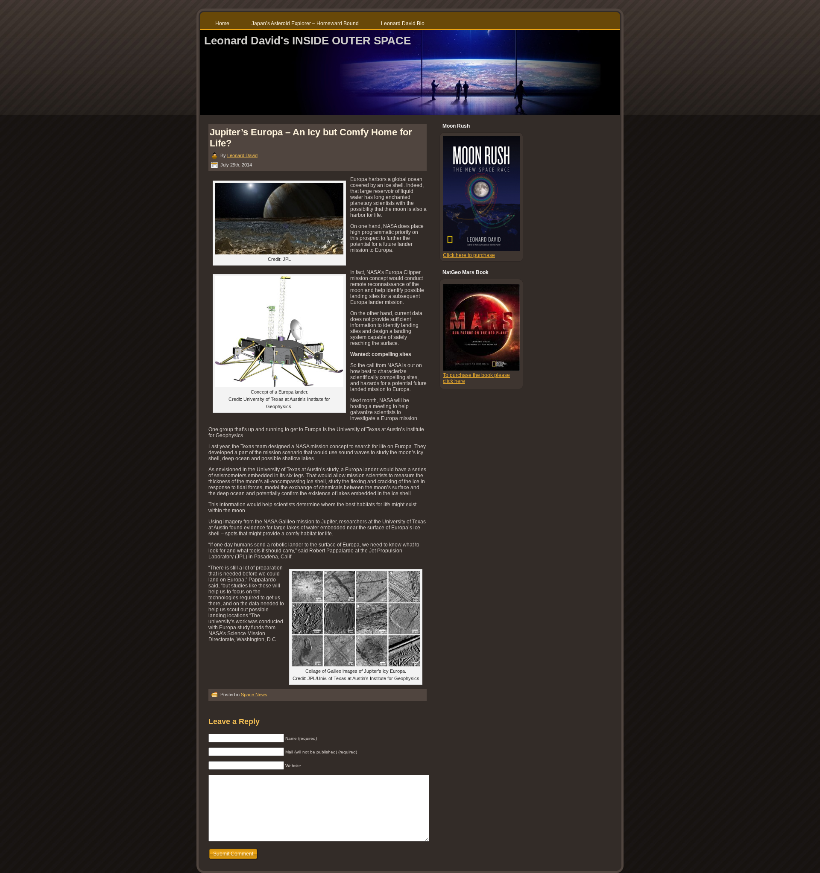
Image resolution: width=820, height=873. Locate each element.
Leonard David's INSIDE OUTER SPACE (307, 40)
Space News (254, 694)
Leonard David (242, 155)
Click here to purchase (469, 255)
